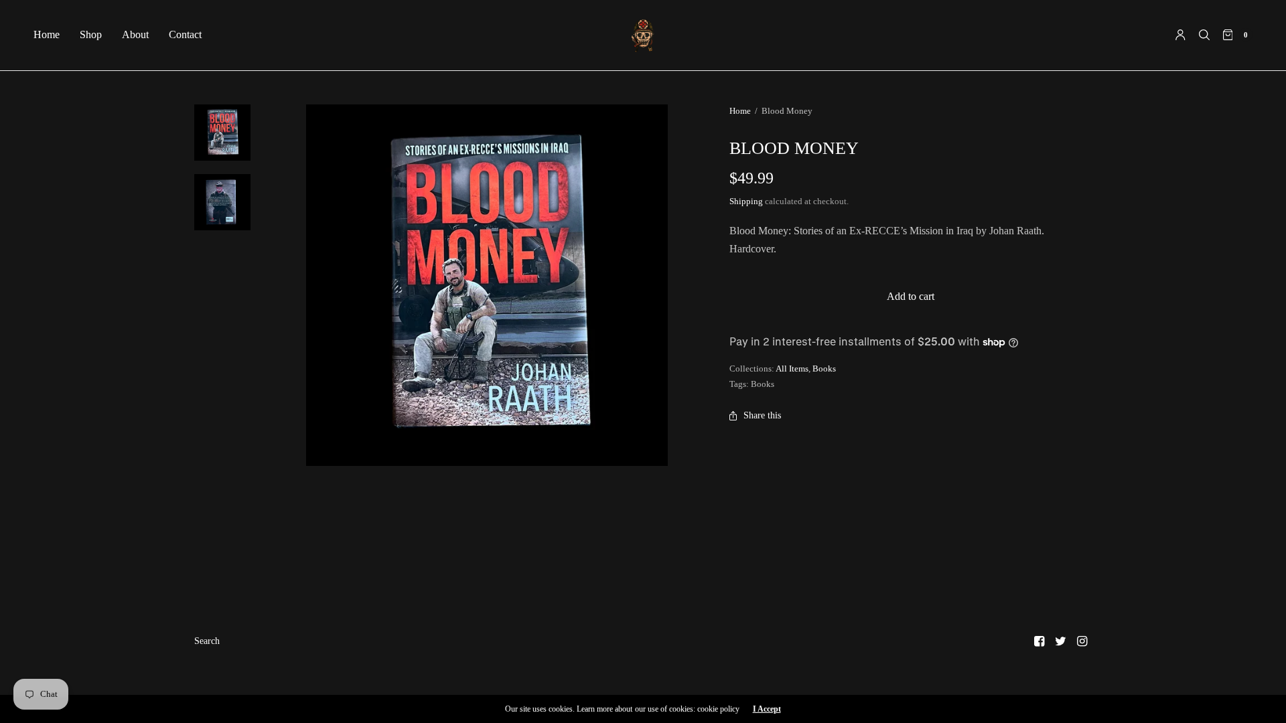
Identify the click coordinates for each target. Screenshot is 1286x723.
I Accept (767, 709)
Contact (185, 34)
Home (46, 34)
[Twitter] (1061, 641)
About (135, 34)
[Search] (1204, 34)
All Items (792, 369)
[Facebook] (1039, 641)
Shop (91, 34)
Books (824, 369)
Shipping (746, 201)
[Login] (1180, 34)
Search (207, 641)
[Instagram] (1082, 641)
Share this (762, 415)
